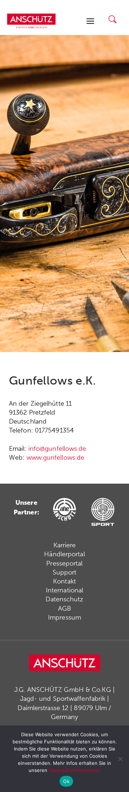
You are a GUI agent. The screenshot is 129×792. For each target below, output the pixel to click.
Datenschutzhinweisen (75, 770)
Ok (66, 781)
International (64, 590)
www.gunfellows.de (56, 457)
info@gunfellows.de (57, 449)
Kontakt (64, 581)
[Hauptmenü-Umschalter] (90, 20)
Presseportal (64, 563)
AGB (64, 608)
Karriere (64, 545)
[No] (120, 758)
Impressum (64, 617)
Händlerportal (64, 554)
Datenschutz (64, 599)
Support (65, 572)
